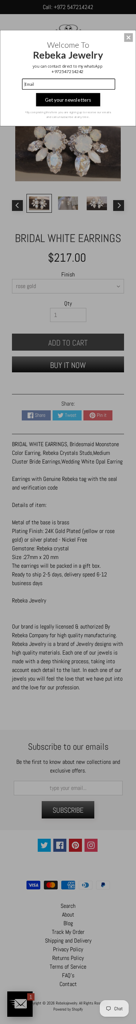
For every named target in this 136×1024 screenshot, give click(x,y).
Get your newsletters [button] (68, 99)
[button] (128, 37)
